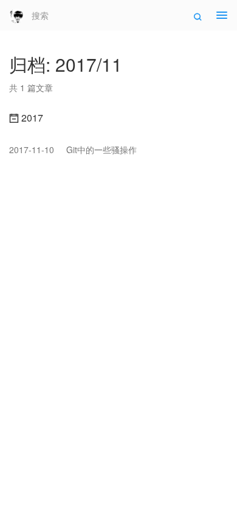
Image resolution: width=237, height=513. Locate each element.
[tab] (118, 117)
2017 (31, 118)
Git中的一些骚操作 (73, 149)
